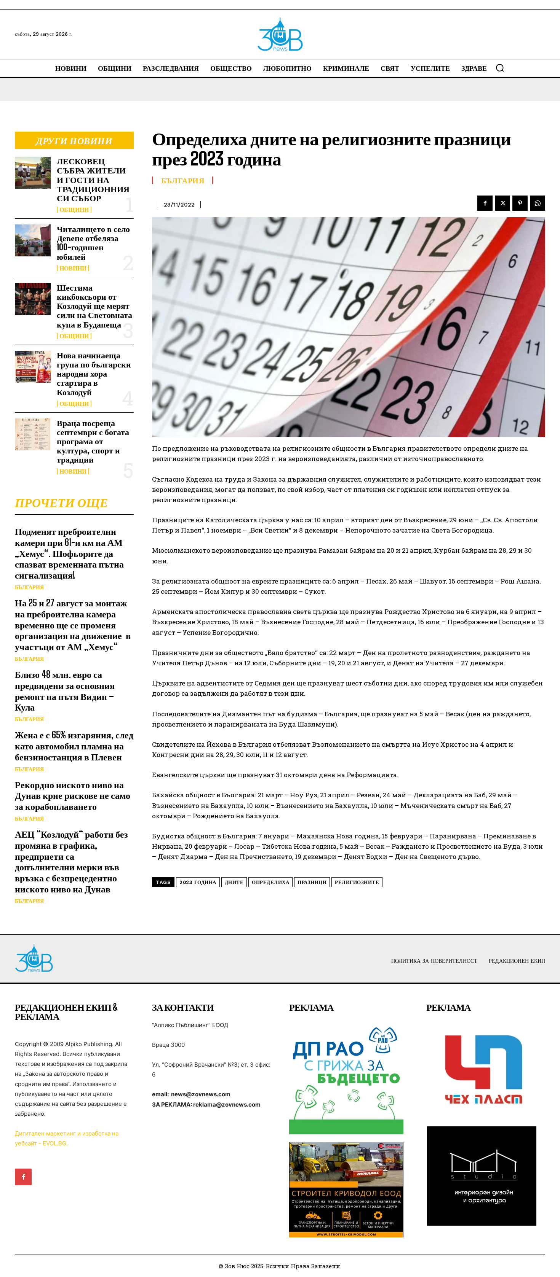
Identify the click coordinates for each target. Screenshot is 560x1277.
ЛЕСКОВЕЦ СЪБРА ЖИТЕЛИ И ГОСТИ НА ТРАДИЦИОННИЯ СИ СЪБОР (93, 179)
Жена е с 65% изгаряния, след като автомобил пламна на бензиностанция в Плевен (74, 745)
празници (312, 882)
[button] (500, 68)
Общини (74, 210)
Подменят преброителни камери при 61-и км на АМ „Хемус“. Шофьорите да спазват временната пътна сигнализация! (69, 553)
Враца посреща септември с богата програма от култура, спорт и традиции (93, 441)
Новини (72, 268)
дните (234, 882)
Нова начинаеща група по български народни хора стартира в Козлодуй (94, 373)
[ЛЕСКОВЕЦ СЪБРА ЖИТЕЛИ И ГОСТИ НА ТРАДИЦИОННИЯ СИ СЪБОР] (33, 173)
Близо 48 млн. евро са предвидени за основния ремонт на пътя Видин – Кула (65, 690)
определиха (270, 882)
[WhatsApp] (537, 203)
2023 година (197, 882)
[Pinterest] (520, 203)
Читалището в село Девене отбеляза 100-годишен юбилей (93, 243)
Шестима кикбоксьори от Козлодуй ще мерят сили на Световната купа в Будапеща (94, 305)
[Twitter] (502, 203)
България (29, 587)
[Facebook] (485, 203)
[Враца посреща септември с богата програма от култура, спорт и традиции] (33, 434)
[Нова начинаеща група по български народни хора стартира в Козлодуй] (33, 367)
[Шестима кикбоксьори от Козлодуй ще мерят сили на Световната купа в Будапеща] (33, 299)
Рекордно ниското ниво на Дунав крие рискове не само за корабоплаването (72, 795)
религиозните (357, 882)
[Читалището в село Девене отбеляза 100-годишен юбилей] (33, 240)
